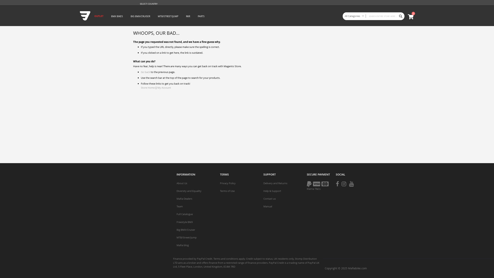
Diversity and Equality (189, 191)
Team (180, 206)
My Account (164, 87)
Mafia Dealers (184, 198)
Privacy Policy (228, 183)
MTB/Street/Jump (187, 237)
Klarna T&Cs (314, 189)
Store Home (148, 87)
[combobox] (373, 16)
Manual (267, 206)
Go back (145, 72)
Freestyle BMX (185, 222)
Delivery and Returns (275, 183)
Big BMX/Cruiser (186, 229)
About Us (182, 183)
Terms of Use (227, 191)
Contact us (269, 198)
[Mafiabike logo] (83, 15)
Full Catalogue (185, 214)
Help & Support (272, 191)
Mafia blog (183, 245)
